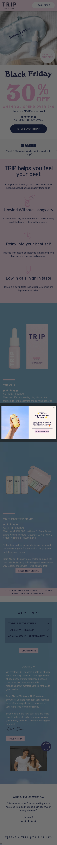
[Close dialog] (54, 408)
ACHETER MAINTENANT (42, 431)
